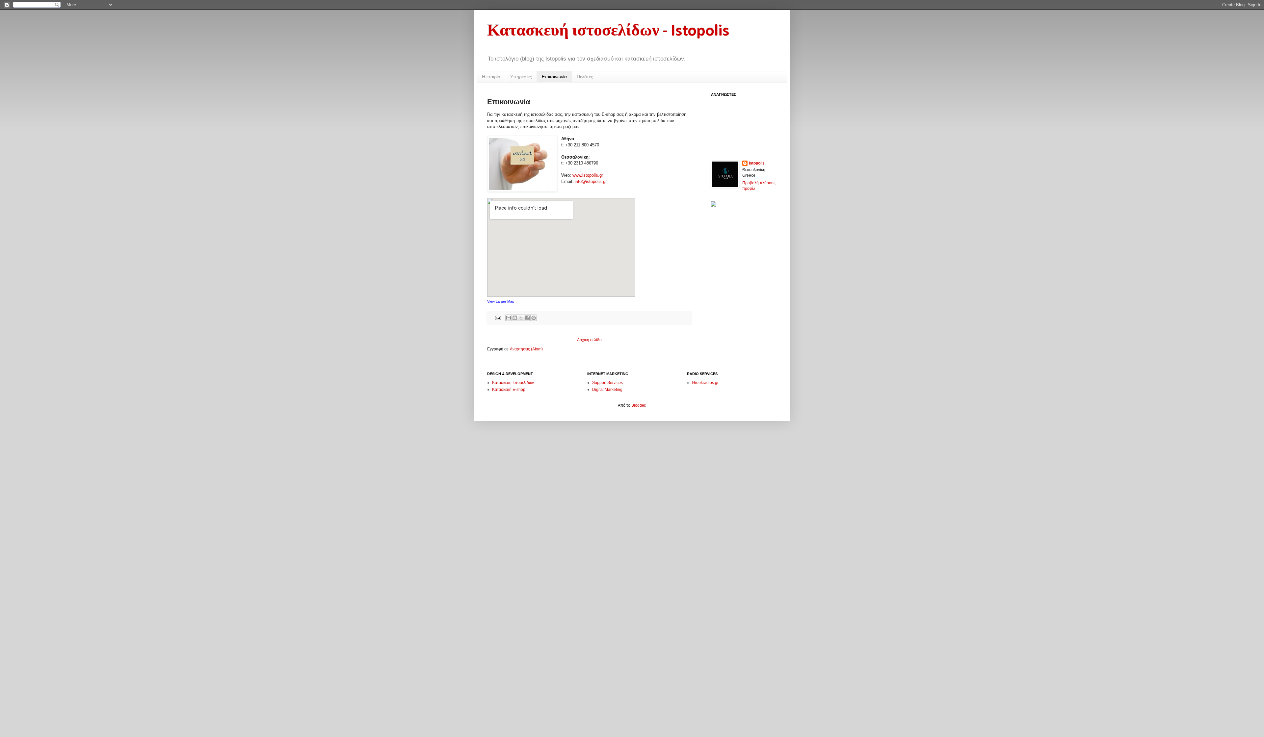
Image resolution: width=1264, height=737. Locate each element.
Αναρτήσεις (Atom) (526, 349)
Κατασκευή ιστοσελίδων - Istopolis (608, 31)
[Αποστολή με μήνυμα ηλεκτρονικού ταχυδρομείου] (508, 318)
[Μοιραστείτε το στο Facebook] (527, 318)
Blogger (638, 405)
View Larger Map (500, 301)
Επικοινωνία (554, 76)
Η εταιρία (491, 76)
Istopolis (757, 163)
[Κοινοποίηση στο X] (521, 318)
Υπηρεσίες (521, 76)
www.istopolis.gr (587, 175)
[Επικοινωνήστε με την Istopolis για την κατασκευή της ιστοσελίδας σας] (713, 205)
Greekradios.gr (705, 382)
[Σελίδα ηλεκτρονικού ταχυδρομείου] (497, 317)
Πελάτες (585, 76)
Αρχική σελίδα (589, 340)
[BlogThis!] (515, 318)
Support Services (607, 382)
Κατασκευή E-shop (508, 389)
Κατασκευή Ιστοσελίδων (513, 382)
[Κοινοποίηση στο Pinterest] (533, 318)
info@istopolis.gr (591, 181)
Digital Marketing (607, 389)
